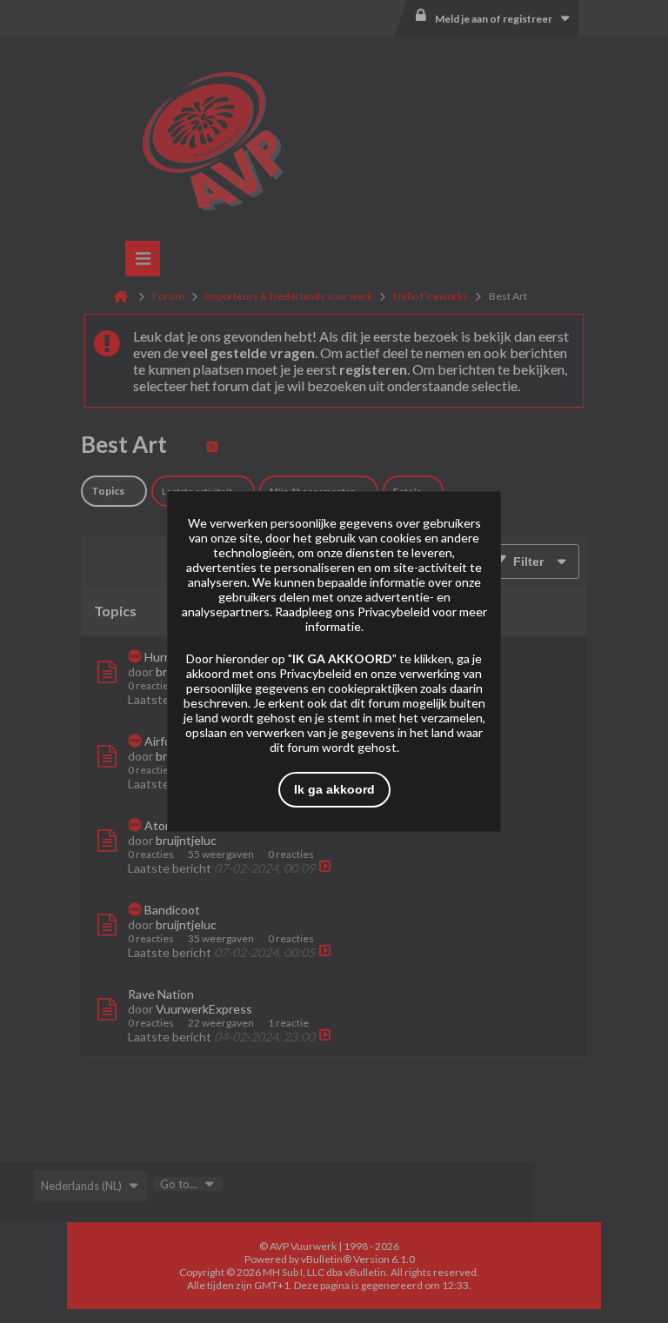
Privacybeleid (393, 611)
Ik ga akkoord (334, 789)
